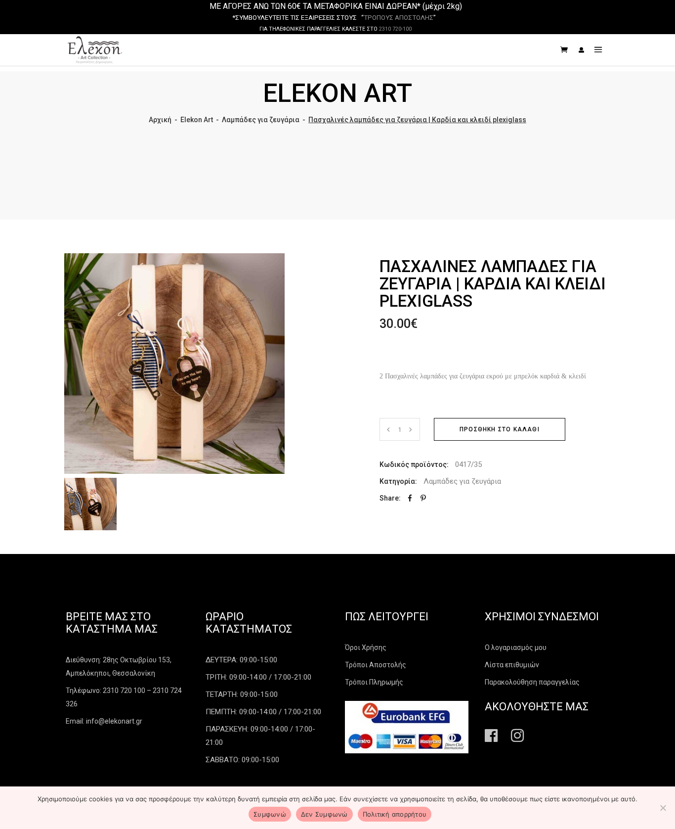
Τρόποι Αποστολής (375, 665)
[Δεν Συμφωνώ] (663, 808)
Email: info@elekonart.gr (104, 721)
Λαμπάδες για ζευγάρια (260, 120)
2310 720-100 (395, 29)
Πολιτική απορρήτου (395, 814)
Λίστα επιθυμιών (512, 665)
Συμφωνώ (269, 814)
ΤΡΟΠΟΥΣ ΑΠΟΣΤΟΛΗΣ (398, 17)
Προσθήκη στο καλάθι (500, 429)
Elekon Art (196, 120)
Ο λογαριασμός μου (516, 647)
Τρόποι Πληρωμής (374, 682)
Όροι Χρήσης (365, 647)
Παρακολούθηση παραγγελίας (532, 682)
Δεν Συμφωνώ (324, 814)
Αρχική (160, 120)
